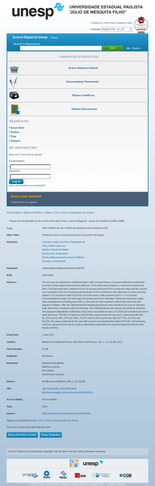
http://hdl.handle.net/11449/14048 (59, 388)
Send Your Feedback (115, 23)
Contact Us (96, 23)
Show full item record (22, 434)
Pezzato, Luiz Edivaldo (54, 261)
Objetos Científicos (33, 212)
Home (54, 37)
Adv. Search (133, 48)
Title (13, 136)
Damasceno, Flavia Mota (55, 253)
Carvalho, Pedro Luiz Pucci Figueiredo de (63, 242)
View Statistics (51, 434)
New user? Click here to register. (25, 154)
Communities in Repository (78, 56)
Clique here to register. (24, 202)
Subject (15, 140)
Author (15, 132)
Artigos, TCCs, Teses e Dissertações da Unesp (69, 212)
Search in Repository (26, 43)
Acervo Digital (14, 212)
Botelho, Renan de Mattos (55, 249)
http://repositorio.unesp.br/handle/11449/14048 (66, 413)
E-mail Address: (17, 161)
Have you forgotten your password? (27, 185)
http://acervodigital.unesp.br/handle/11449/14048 (67, 392)
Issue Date (17, 127)
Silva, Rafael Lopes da (53, 246)
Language (95, 29)
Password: (14, 171)
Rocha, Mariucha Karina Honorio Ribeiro (63, 257)
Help (129, 23)
